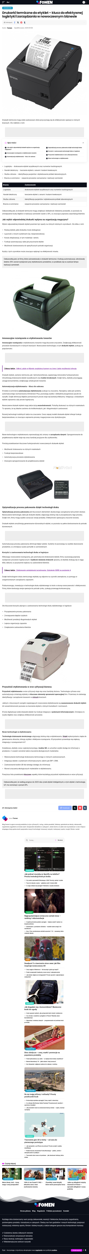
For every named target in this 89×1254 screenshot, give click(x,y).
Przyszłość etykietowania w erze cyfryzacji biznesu (62, 155)
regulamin (38, 1250)
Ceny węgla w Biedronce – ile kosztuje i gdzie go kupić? (42, 969)
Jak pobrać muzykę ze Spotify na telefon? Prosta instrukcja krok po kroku (41, 875)
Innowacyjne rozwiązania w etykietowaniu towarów (21, 153)
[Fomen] (44, 2)
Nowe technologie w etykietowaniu (58, 158)
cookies (54, 1250)
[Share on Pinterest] (21, 22)
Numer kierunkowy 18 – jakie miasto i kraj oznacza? (41, 1061)
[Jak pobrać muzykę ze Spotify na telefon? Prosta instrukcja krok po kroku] (44, 859)
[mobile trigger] (4, 2)
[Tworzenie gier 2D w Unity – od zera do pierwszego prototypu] (44, 1125)
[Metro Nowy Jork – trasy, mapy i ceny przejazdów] (12, 1174)
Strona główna (25, 1211)
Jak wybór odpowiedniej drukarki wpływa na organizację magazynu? (22, 148)
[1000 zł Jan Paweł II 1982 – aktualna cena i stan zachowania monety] (33, 1174)
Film (27, 959)
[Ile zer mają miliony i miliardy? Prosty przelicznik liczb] (44, 1079)
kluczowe (27, 774)
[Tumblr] (86, 1250)
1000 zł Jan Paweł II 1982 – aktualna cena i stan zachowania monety (33, 1185)
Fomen (9, 28)
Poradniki (29, 870)
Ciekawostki (7, 8)
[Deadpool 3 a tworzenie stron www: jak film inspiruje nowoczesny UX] (44, 948)
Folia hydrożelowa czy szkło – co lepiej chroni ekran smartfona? (44, 1059)
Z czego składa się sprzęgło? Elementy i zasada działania (42, 886)
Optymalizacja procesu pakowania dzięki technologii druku (65, 147)
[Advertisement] (44, 132)
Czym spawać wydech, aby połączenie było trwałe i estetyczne (44, 1013)
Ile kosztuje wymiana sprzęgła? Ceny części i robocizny (42, 1100)
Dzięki (65, 736)
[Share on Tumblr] (24, 22)
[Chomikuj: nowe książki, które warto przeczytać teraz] (55, 1174)
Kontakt (66, 1211)
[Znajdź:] (42, 840)
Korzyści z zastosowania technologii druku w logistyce (64, 151)
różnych (35, 697)
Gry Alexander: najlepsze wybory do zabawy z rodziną (41, 1064)
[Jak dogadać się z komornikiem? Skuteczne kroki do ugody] (44, 992)
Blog (33, 1211)
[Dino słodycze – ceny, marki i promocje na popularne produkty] (44, 1038)
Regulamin (41, 1211)
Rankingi (29, 912)
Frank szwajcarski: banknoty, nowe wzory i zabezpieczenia (43, 972)
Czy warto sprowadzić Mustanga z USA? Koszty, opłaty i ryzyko (44, 880)
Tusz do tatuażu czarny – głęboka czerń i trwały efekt (41, 883)
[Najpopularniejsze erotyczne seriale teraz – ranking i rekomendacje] (44, 901)
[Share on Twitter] (17, 22)
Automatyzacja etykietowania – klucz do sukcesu (21, 156)
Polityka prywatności (54, 1211)
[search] (79, 2)
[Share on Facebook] (14, 22)
